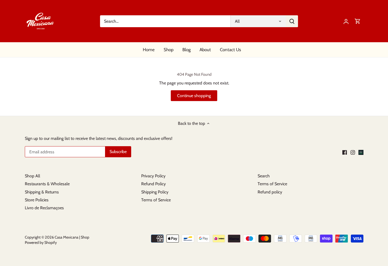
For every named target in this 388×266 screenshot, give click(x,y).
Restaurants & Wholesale (47, 183)
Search (264, 175)
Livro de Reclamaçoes (44, 207)
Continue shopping (194, 95)
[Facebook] (344, 152)
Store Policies (37, 199)
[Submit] (292, 21)
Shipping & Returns (42, 191)
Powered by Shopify (41, 242)
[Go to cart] (357, 21)
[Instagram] (353, 152)
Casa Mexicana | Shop (72, 237)
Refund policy (270, 191)
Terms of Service (156, 199)
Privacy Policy (153, 175)
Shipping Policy (154, 191)
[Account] (346, 21)
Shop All (32, 175)
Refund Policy (153, 183)
